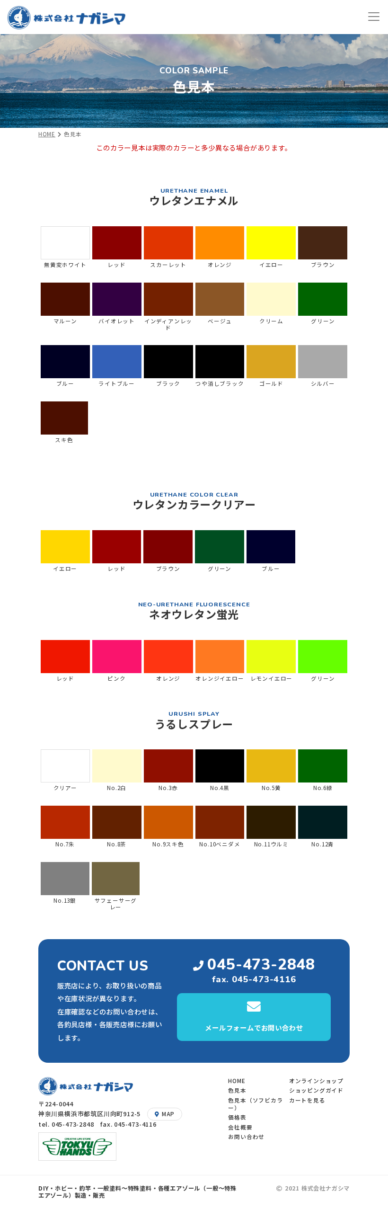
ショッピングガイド (316, 1090)
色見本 (237, 1090)
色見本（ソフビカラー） (255, 1103)
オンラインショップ (316, 1080)
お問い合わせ (246, 1136)
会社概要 (240, 1127)
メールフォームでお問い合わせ (254, 1027)
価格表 (237, 1117)
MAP (168, 1114)
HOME (46, 134)
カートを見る (307, 1100)
